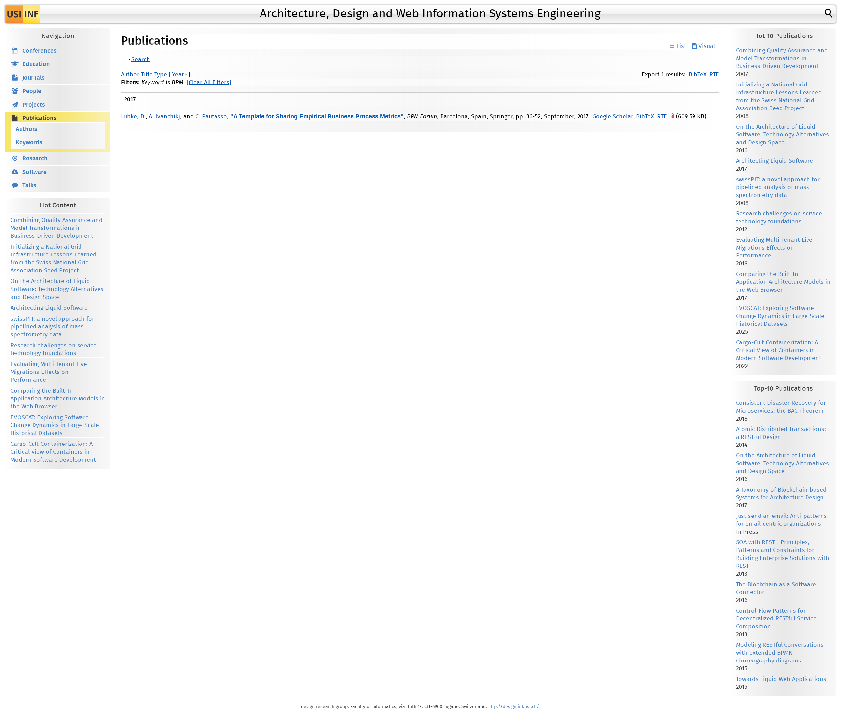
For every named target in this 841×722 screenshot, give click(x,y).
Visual (706, 46)
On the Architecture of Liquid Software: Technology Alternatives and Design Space (57, 289)
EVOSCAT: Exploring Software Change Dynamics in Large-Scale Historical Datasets (55, 425)
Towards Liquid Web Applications (781, 679)
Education (36, 64)
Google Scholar (612, 117)
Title (147, 75)
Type (160, 75)
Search (140, 59)
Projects (33, 105)
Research (35, 159)
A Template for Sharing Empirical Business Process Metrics (317, 116)
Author (130, 75)
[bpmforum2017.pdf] (671, 117)
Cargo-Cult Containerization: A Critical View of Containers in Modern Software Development (53, 452)
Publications (39, 118)
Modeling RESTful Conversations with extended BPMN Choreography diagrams (780, 653)
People (31, 91)
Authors (26, 129)
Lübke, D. (133, 117)
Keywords (29, 143)
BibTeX (698, 75)
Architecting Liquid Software (49, 308)
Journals (33, 78)
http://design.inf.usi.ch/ (513, 706)
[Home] (22, 14)
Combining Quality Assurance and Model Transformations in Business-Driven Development (56, 228)
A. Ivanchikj (164, 117)
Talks (29, 186)
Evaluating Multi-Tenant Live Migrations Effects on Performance (49, 372)
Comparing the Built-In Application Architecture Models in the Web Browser (58, 399)
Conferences (39, 51)
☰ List (678, 46)
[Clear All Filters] (209, 82)
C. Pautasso (211, 117)
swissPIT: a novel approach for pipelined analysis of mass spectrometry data (52, 327)
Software (34, 172)
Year (178, 75)
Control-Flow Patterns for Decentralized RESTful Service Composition (776, 619)
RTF (714, 75)
